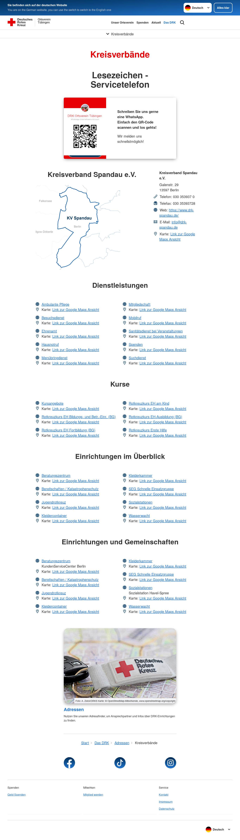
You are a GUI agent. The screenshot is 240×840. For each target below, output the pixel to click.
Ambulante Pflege (55, 304)
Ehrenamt (49, 330)
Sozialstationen (140, 502)
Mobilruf (135, 317)
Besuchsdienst (53, 317)
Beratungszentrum (56, 475)
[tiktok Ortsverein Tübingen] (120, 762)
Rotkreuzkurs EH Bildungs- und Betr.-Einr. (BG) (79, 416)
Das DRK (170, 22)
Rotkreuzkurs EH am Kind (149, 403)
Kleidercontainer (54, 515)
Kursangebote (52, 403)
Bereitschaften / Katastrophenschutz (70, 488)
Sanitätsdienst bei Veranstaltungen (156, 330)
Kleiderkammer (140, 475)
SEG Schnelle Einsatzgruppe (151, 488)
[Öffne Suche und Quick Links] (182, 22)
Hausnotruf (50, 344)
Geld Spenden (17, 795)
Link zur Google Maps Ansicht (177, 236)
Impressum (166, 802)
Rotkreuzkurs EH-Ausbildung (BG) (155, 416)
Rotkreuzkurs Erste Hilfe (148, 429)
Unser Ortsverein (122, 22)
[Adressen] (120, 665)
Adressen (74, 709)
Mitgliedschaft (139, 304)
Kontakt (163, 795)
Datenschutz (166, 809)
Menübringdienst (54, 357)
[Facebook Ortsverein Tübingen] (69, 762)
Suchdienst (137, 357)
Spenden (143, 22)
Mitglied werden (93, 795)
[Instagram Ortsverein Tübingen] (170, 762)
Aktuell (156, 22)
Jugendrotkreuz (54, 502)
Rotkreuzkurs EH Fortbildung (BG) (68, 429)
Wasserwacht (139, 515)
